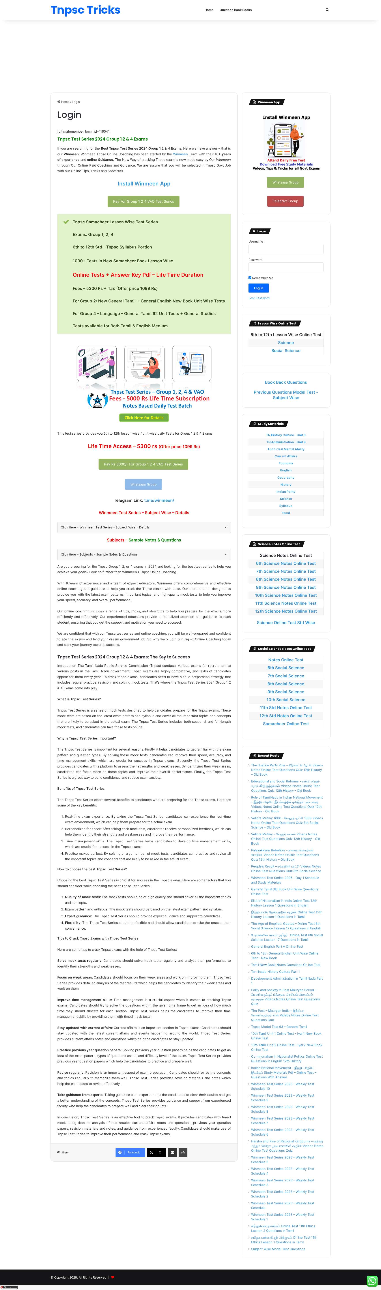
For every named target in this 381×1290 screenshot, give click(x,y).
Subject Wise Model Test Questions (278, 1249)
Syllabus (285, 506)
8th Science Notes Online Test (286, 579)
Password (255, 259)
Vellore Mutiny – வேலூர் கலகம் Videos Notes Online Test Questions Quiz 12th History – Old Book (285, 838)
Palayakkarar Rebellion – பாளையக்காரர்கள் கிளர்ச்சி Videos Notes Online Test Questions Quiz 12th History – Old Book (285, 855)
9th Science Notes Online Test (286, 587)
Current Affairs (286, 456)
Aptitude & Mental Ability (285, 449)
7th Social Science (286, 675)
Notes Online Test (285, 659)
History (285, 484)
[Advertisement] (190, 55)
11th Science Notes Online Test (285, 603)
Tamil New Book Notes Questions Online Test (285, 965)
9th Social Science (285, 691)
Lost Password (259, 298)
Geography (285, 477)
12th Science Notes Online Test (286, 611)
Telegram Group (285, 201)
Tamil (286, 513)
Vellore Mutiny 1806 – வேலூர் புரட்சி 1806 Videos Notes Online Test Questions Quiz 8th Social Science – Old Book (287, 822)
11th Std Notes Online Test (286, 707)
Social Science (286, 350)
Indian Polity (285, 491)
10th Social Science (286, 699)
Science (286, 342)
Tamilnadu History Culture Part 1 (275, 972)
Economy (286, 463)
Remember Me (262, 278)
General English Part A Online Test (277, 947)
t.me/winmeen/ (159, 500)
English (286, 470)
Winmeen (180, 154)
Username (255, 241)
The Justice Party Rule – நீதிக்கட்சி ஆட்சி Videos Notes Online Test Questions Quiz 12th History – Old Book (287, 770)
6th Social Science (285, 667)
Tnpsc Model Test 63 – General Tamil (279, 1027)
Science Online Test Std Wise (286, 622)
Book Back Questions (286, 382)
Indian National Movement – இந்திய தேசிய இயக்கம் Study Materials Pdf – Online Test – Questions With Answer (283, 1072)
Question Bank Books (236, 10)
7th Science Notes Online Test (286, 571)
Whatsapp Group (144, 484)
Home (209, 10)
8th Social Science (285, 683)
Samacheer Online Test (286, 723)
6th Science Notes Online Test (286, 563)
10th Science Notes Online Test (286, 595)
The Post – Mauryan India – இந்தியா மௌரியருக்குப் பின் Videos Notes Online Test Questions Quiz (285, 1015)
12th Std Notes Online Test (286, 715)
